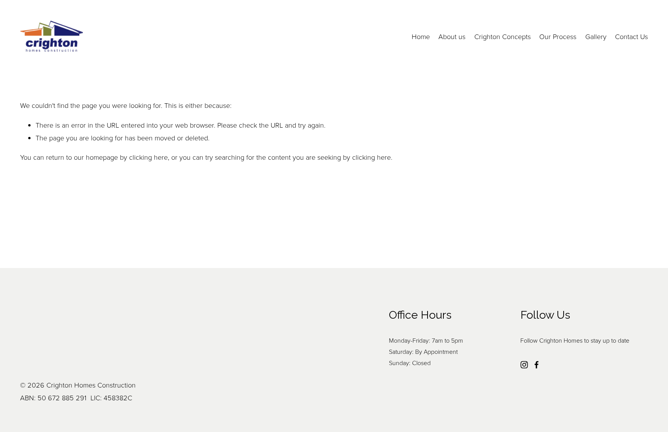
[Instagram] (524, 365)
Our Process (557, 36)
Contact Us (631, 36)
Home (421, 36)
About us (451, 36)
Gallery (596, 36)
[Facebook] (536, 365)
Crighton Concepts (502, 36)
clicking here (148, 157)
